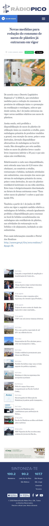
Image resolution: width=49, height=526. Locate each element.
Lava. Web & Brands (30, 505)
